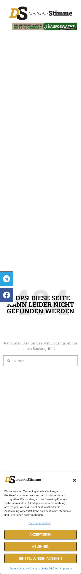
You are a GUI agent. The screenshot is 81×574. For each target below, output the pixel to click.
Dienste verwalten (40, 523)
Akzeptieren (40, 535)
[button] (74, 480)
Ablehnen (40, 546)
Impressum (66, 568)
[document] (40, 287)
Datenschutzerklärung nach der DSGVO (34, 568)
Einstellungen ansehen (40, 558)
